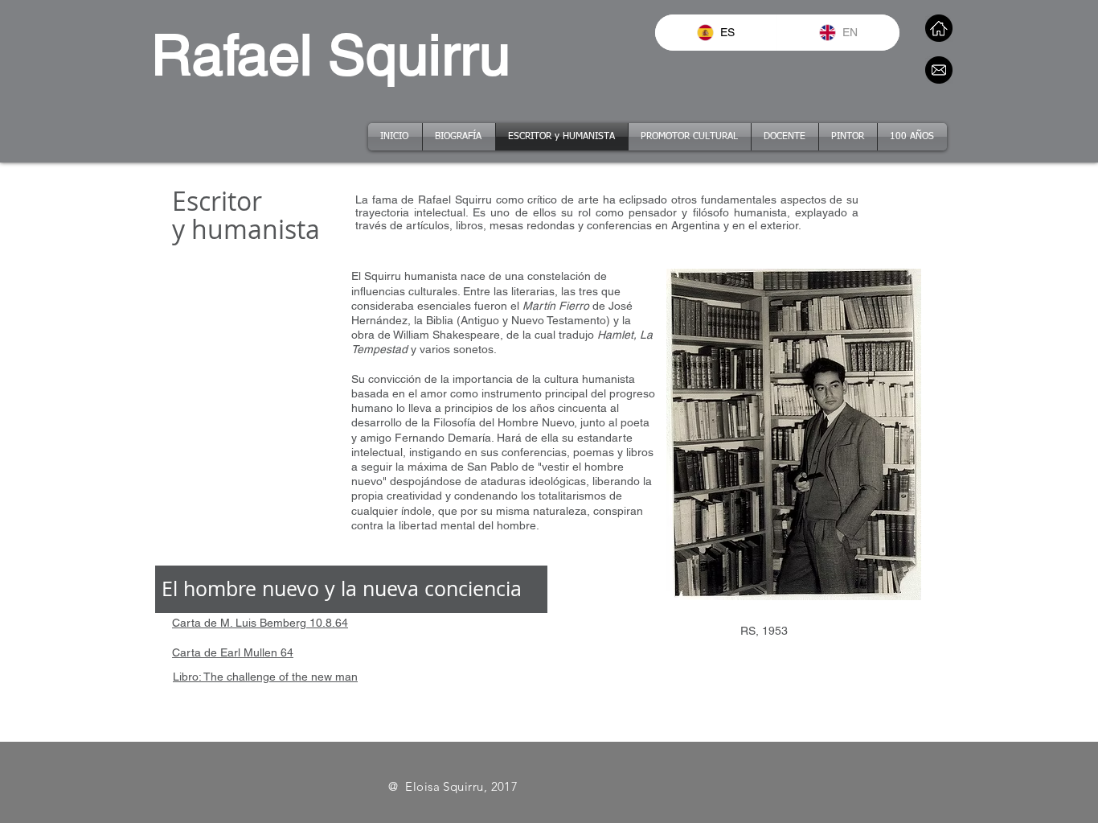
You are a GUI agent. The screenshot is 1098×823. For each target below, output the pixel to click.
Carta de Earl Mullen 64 (232, 652)
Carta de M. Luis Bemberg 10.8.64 (260, 622)
